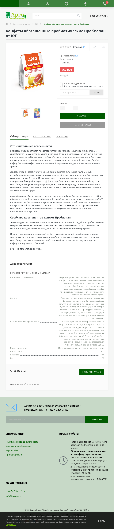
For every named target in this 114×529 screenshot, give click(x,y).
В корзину (82, 116)
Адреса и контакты (80, 476)
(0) (84, 47)
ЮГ (36, 24)
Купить (96, 92)
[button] (47, 3)
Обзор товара (19, 136)
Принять (101, 520)
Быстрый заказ (83, 124)
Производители (14, 454)
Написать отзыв (91, 372)
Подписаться (96, 419)
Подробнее (11, 524)
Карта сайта (12, 450)
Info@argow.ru (13, 496)
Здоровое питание (21, 24)
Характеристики (42, 136)
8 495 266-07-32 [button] (16, 491)
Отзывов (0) (62, 136)
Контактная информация (18, 446)
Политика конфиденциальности (22, 441)
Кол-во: (63, 103)
